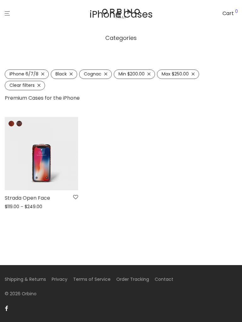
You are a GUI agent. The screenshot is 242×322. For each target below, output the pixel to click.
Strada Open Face (27, 198)
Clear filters (22, 85)
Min (131, 74)
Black (61, 74)
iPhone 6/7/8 (23, 74)
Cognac (92, 74)
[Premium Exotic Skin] (19, 123)
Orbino (29, 294)
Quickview (14, 207)
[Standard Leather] (11, 123)
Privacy (59, 279)
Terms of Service (92, 279)
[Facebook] (6, 308)
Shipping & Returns (25, 279)
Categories (121, 38)
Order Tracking (132, 279)
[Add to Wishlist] (75, 197)
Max (175, 74)
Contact (164, 279)
